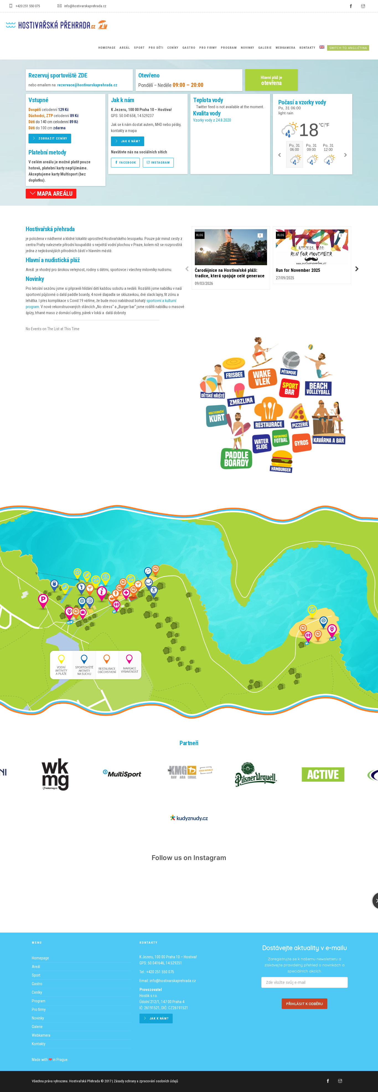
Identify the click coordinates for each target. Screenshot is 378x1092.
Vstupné (38, 100)
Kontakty (307, 48)
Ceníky (172, 48)
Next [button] (356, 269)
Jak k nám (122, 100)
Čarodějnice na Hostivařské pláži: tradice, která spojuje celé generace (230, 273)
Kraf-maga (189, 774)
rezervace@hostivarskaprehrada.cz (87, 85)
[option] (231, 258)
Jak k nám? (130, 141)
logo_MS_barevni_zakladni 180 (122, 774)
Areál (125, 48)
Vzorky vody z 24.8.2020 (212, 120)
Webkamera (286, 48)
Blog (199, 235)
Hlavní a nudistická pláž (53, 260)
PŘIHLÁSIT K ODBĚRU (304, 1003)
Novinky (247, 48)
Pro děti (156, 48)
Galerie (265, 48)
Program (229, 48)
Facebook (127, 162)
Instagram (160, 162)
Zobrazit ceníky (52, 138)
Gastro (188, 48)
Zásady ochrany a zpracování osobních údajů (146, 1081)
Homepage (107, 48)
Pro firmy (208, 48)
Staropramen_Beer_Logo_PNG (55, 774)
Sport (139, 48)
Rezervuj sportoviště (58, 75)
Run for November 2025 (298, 270)
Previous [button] (186, 269)
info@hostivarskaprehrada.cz (173, 981)
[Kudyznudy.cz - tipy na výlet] (189, 817)
